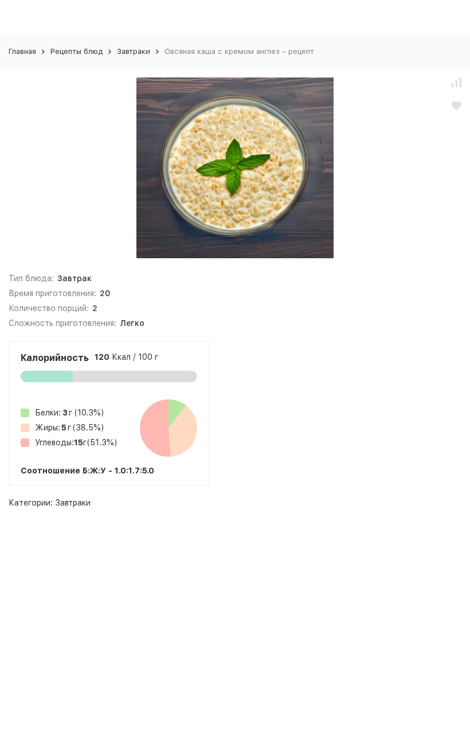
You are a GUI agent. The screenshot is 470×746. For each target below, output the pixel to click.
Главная (22, 51)
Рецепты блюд (76, 51)
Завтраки (133, 51)
